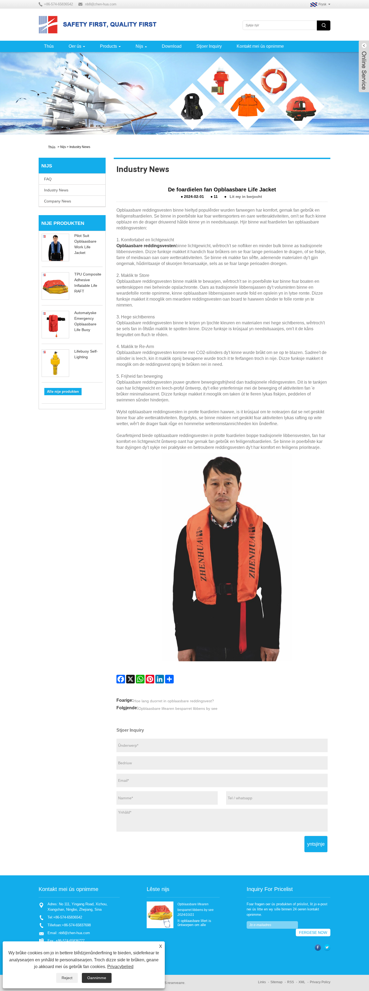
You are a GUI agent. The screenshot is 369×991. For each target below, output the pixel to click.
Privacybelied (120, 966)
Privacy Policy (320, 982)
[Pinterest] (150, 679)
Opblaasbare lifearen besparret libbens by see (177, 708)
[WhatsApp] (140, 679)
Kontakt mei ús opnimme (260, 46)
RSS (290, 982)
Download (172, 46)
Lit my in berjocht (246, 196)
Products (108, 46)
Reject (67, 978)
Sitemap (276, 982)
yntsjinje (316, 844)
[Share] (169, 679)
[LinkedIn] (159, 679)
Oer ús (75, 46)
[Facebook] (120, 679)
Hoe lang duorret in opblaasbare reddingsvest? (173, 701)
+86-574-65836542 (67, 917)
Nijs (139, 46)
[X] (130, 679)
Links (262, 982)
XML (301, 982)
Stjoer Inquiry (209, 46)
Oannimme (96, 978)
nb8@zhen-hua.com (100, 4)
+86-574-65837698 (76, 925)
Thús (49, 46)
